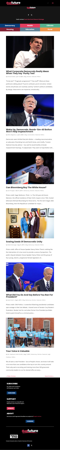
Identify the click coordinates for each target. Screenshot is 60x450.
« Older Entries (11, 376)
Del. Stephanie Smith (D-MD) (15, 354)
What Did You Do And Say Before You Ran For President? (29, 295)
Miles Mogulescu (12, 135)
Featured (34, 76)
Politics (39, 76)
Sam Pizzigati (11, 190)
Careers (30, 421)
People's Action (37, 416)
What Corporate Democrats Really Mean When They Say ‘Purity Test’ (27, 72)
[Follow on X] (31, 15)
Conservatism (31, 135)
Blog (25, 76)
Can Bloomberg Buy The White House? (26, 187)
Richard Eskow (11, 76)
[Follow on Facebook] (28, 15)
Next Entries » (49, 376)
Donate (10, 408)
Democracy (26, 190)
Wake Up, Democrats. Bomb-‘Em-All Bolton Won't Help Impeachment (29, 130)
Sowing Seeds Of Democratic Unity (24, 241)
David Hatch (11, 300)
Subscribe (11, 393)
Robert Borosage (12, 245)
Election (29, 76)
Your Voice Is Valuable (17, 351)
